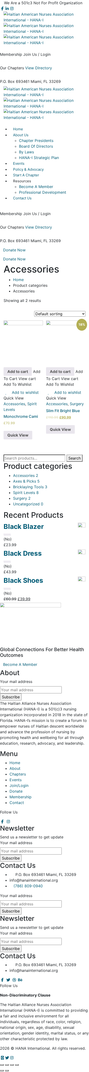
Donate (16, 791)
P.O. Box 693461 (14, 81)
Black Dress (23, 553)
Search (74, 458)
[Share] (7, 1065)
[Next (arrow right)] (7, 1070)
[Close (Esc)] (2, 1065)
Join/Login (18, 785)
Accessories (14, 403)
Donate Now (14, 250)
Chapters (17, 774)
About (14, 768)
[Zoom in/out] (17, 1065)
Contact (16, 802)
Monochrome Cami (21, 416)
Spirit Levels (26, 492)
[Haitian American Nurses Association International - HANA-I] (44, 16)
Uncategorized (28, 504)
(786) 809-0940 (28, 886)
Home (18, 279)
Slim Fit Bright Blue (63, 410)
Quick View (17, 435)
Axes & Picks (26, 481)
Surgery (77, 403)
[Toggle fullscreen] (12, 1065)
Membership (11, 54)
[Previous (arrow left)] (2, 1070)
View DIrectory (38, 68)
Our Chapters (12, 68)
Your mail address (16, 681)
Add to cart (17, 371)
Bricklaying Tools (30, 486)
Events (15, 779)
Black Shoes (23, 580)
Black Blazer (24, 527)
